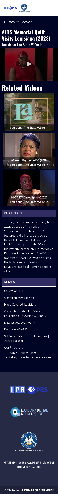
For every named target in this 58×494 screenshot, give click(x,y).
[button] (29, 64)
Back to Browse (20, 22)
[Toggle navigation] (52, 8)
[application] (29, 64)
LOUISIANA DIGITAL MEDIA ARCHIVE (37, 490)
